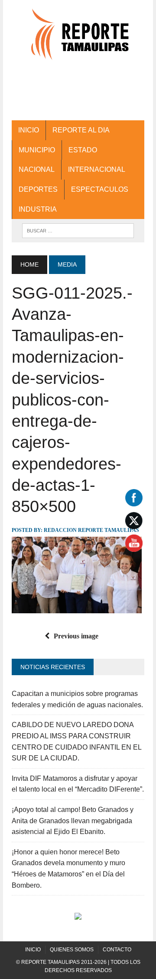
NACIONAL (37, 169)
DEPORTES (38, 189)
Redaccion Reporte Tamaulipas (91, 530)
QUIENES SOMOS (72, 950)
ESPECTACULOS (99, 189)
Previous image (76, 636)
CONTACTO (117, 950)
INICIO (28, 130)
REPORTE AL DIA (81, 130)
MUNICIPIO (37, 150)
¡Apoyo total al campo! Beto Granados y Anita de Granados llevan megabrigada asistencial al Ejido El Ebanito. (72, 820)
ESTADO (82, 150)
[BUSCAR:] (77, 230)
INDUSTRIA (38, 209)
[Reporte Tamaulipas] (78, 38)
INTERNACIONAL (96, 169)
